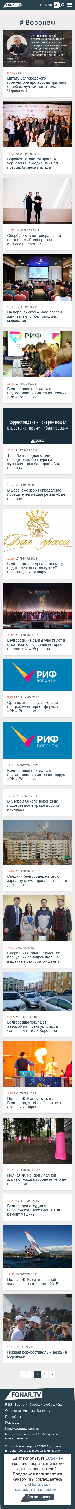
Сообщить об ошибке (46, 1404)
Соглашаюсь (39, 1497)
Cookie (54, 1458)
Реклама (12, 1422)
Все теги (21, 1404)
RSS (8, 1404)
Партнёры (13, 1416)
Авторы (29, 1410)
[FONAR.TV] (12, 5)
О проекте (13, 1410)
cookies (42, 1446)
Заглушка (44, 1410)
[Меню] (69, 5)
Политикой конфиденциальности (35, 1487)
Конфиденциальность (22, 1428)
